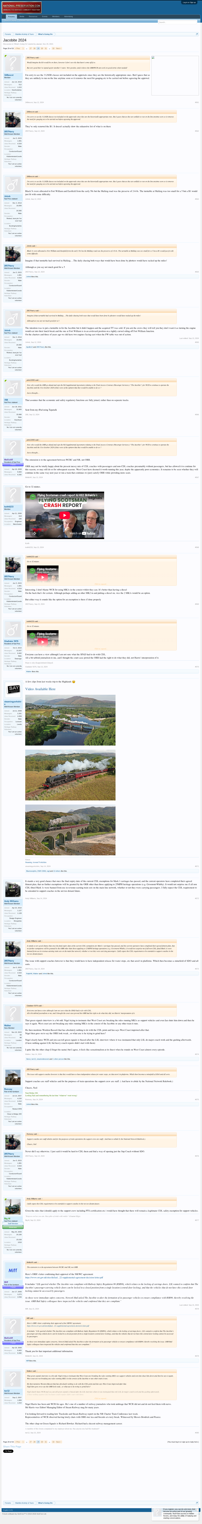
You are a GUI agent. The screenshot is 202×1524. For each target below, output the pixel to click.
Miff (26, 1309)
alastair (39, 44)
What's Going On (20, 44)
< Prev (17, 48)
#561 (197, 102)
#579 (197, 1356)
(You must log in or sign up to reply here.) (183, 1442)
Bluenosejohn (31, 871)
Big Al (27, 1220)
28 (34, 48)
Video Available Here (40, 689)
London (19, 1040)
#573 (197, 969)
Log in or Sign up (189, 2)
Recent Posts (25, 21)
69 (21, 1035)
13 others (57, 871)
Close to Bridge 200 (14, 1114)
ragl (48, 871)
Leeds (19, 724)
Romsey (8, 1089)
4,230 (19, 1098)
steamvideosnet (43, 1059)
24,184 (19, 1234)
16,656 (19, 205)
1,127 (19, 910)
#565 (197, 342)
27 (31, 48)
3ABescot (8, 75)
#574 (197, 1054)
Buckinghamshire (15, 226)
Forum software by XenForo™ (24, 1513)
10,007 (19, 650)
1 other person (58, 1059)
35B (6, 400)
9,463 (19, 472)
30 (42, 48)
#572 (197, 898)
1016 (20, 1242)
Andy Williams (11, 901)
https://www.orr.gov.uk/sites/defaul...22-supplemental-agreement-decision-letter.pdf (64, 1277)
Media (22, 16)
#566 (197, 414)
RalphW (29, 973)
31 (46, 48)
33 (53, 48)
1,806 (19, 1400)
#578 (197, 1309)
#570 (197, 667)
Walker (29, 671)
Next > (58, 48)
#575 (197, 1099)
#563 (197, 199)
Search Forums (10, 21)
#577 (197, 1220)
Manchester (17, 524)
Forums (11, 17)
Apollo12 (29, 347)
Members (55, 16)
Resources (33, 16)
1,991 (19, 141)
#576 (197, 1156)
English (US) (8, 1509)
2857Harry (9, 131)
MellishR (28, 477)
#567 (197, 477)
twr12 (34, 1059)
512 (20, 84)
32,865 (19, 409)
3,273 (19, 1294)
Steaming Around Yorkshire (35, 862)
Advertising (68, 16)
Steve (28, 1059)
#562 (197, 131)
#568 (197, 547)
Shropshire (18, 921)
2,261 (19, 713)
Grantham (18, 420)
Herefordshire (17, 90)
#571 (197, 866)
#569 (197, 604)
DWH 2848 (41, 871)
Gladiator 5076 (11, 641)
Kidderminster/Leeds (14, 156)
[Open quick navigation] (197, 34)
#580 (197, 1433)
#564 (197, 272)
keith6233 (8, 507)
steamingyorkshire (12, 702)
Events (45, 16)
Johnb (7, 196)
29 (38, 48)
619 (20, 516)
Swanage (18, 658)
